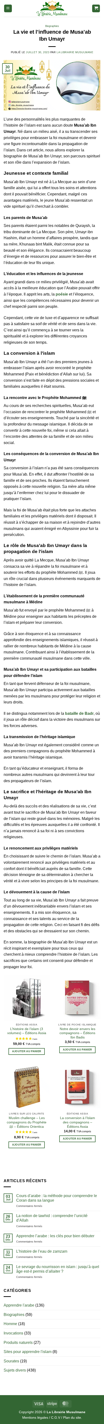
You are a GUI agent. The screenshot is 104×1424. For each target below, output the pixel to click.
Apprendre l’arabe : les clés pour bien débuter (55, 1236)
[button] (8, 9)
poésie (62, 294)
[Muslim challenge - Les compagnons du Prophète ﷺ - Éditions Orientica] (27, 1087)
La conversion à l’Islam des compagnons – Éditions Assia (77, 1122)
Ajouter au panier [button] (26, 1051)
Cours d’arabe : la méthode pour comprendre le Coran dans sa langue (56, 1198)
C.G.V (55, 1417)
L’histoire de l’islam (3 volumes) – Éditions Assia (26, 1031)
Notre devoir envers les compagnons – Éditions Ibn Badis (77, 1033)
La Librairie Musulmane (75, 52)
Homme (10, 1324)
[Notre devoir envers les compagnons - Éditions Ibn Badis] (77, 998)
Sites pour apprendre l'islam (28, 1352)
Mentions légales (35, 1417)
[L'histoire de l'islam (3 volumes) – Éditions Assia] (27, 998)
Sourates (11, 1361)
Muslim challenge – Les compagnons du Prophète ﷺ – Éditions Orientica (26, 1122)
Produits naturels (18, 1342)
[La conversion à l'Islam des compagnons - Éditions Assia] (77, 1087)
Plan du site (72, 1417)
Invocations (13, 1333)
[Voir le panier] (96, 9)
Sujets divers (15, 1370)
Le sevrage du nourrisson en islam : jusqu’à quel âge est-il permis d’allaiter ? (57, 1269)
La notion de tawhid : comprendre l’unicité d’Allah (52, 1218)
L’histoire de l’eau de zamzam (41, 1251)
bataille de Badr (79, 713)
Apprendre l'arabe (19, 1305)
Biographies (52, 26)
